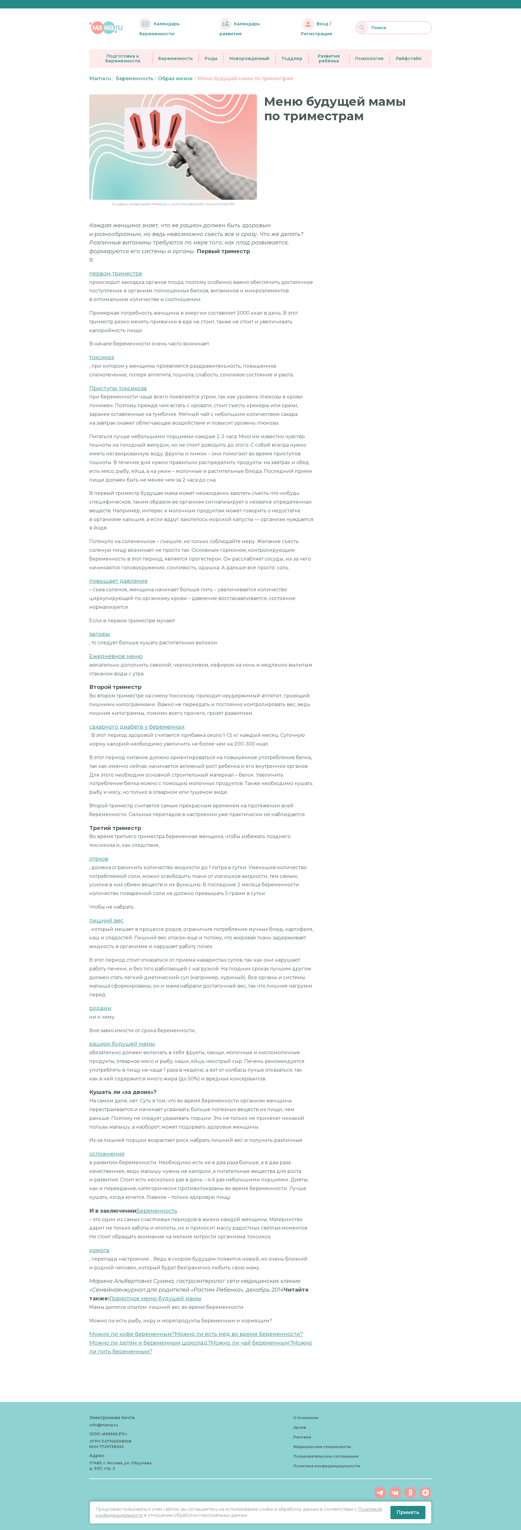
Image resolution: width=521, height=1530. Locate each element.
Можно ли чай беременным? (251, 1343)
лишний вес (106, 920)
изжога (99, 1250)
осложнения (107, 1154)
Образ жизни (175, 78)
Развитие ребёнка (329, 59)
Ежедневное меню (116, 656)
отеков (98, 859)
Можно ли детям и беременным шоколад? (149, 1343)
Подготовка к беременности (122, 59)
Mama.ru (100, 78)
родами (100, 1008)
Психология (369, 58)
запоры (99, 634)
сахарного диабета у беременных (137, 727)
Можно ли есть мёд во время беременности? (239, 1334)
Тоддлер (291, 58)
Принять (407, 1512)
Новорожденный (249, 58)
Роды (211, 58)
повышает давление (118, 581)
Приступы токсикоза (118, 388)
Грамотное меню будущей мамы (155, 1298)
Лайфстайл (409, 58)
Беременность (175, 58)
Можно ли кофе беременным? (132, 1334)
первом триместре (115, 273)
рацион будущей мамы (122, 1044)
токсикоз (101, 357)
